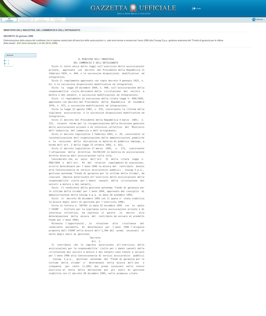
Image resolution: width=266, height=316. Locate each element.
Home (198, 8)
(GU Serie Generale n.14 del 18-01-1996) (37, 43)
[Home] (133, 8)
